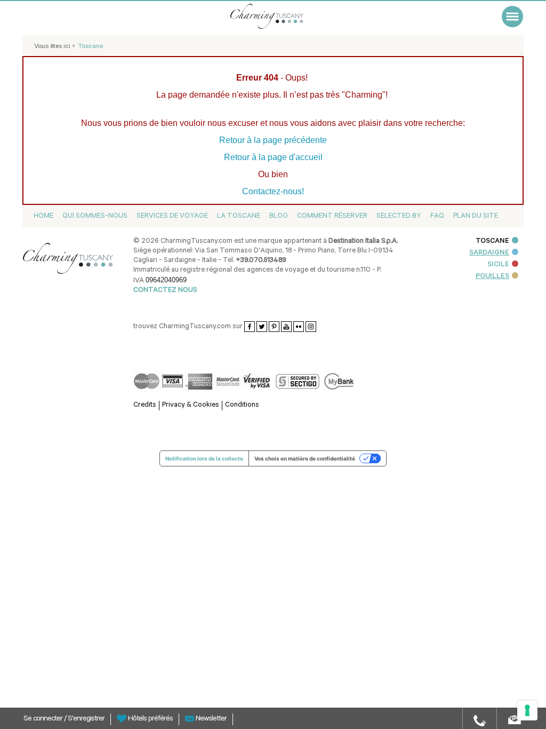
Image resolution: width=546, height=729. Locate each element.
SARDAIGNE (489, 253)
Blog (278, 216)
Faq (437, 216)
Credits (144, 405)
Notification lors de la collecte (204, 458)
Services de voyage (172, 216)
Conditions (242, 405)
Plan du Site (475, 216)
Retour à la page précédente (273, 140)
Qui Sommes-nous (94, 216)
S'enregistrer (86, 719)
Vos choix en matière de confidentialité (304, 458)
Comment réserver (332, 216)
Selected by (398, 216)
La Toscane (238, 216)
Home (43, 216)
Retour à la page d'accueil (273, 157)
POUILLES (492, 277)
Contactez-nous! (273, 191)
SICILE (498, 265)
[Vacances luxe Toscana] (281, 16)
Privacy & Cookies (190, 405)
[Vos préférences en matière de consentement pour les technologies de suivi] (527, 710)
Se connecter (43, 719)
